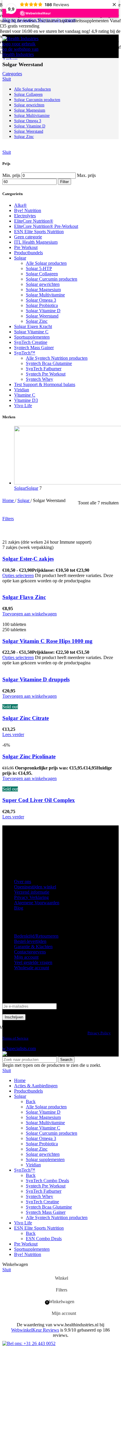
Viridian (21, 389)
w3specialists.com (19, 1048)
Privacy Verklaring (31, 897)
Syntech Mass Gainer (34, 347)
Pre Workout (26, 247)
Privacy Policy (99, 1033)
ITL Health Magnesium (36, 242)
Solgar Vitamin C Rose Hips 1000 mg (47, 641)
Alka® (20, 205)
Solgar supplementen (45, 1159)
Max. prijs (86, 175)
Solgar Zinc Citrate (25, 718)
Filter (64, 182)
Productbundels (28, 252)
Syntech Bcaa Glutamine (49, 363)
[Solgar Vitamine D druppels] (30, 667)
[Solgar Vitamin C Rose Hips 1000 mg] (40, 619)
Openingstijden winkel (35, 886)
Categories (12, 73)
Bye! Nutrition (27, 210)
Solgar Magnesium (43, 289)
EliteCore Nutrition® (33, 221)
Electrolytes (25, 215)
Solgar (20, 257)
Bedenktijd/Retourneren (36, 936)
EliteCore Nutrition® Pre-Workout (46, 226)
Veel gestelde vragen (33, 962)
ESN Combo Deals (44, 1238)
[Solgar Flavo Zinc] (31, 585)
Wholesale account (31, 967)
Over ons (22, 881)
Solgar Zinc (37, 321)
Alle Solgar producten (46, 263)
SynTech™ (24, 352)
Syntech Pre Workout (45, 373)
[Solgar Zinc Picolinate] (31, 739)
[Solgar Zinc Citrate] (59, 701)
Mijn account (26, 957)
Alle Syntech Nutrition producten (57, 358)
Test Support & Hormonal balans (44, 384)
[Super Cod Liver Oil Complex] (39, 783)
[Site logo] (21, 59)
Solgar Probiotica (42, 305)
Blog (18, 907)
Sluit (6, 78)
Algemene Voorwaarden (36, 902)
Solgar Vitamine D (43, 310)
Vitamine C (24, 395)
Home (8, 500)
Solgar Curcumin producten (51, 279)
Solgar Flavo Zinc (24, 597)
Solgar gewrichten (43, 284)
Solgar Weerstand (42, 315)
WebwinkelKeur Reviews (35, 1329)
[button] (29, 613)
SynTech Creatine (30, 342)
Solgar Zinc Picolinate (29, 756)
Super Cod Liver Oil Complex (38, 800)
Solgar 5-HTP (39, 268)
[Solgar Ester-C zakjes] (57, 531)
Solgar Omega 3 (41, 300)
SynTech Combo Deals (47, 1180)
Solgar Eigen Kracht (33, 326)
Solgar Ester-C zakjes (28, 559)
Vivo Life (23, 405)
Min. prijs (11, 175)
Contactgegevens (30, 951)
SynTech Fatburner (43, 368)
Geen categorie (28, 236)
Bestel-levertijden (30, 941)
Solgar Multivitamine (45, 294)
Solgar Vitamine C (31, 331)
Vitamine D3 (26, 400)
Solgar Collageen (42, 273)
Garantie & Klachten (33, 946)
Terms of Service (15, 1038)
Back (31, 1101)
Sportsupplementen (32, 337)
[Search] (108, 46)
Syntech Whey (39, 379)
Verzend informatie (31, 892)
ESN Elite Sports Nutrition (39, 231)
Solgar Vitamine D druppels (36, 679)
